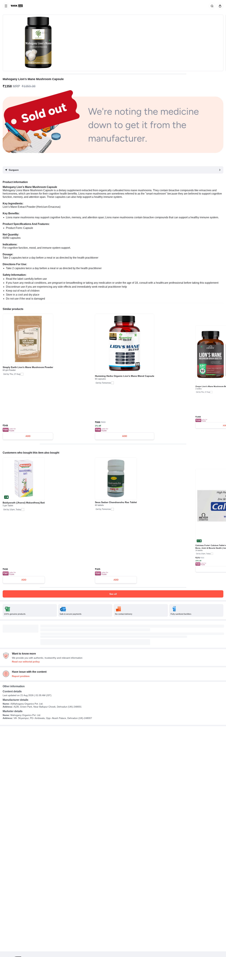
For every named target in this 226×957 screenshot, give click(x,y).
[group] (113, 43)
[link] (17, 6)
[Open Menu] (6, 6)
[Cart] (219, 6)
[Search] (211, 6)
